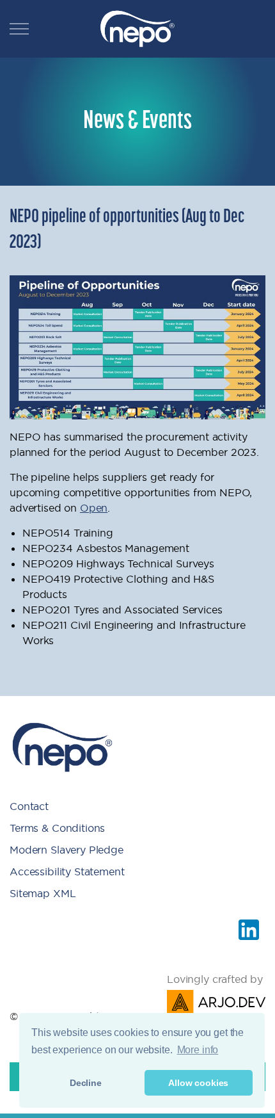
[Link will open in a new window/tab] (249, 930)
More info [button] (198, 1049)
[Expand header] (19, 29)
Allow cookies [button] (198, 1083)
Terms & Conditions (57, 828)
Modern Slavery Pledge (66, 849)
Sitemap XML (42, 893)
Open (93, 507)
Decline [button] (86, 1083)
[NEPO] (137, 28)
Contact (29, 806)
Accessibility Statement (67, 871)
